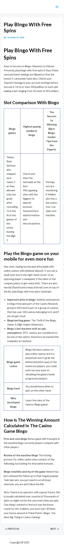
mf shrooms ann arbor (42, 542)
